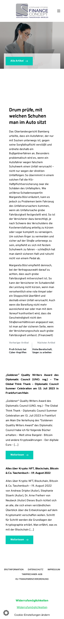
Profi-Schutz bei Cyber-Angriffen (17, 351)
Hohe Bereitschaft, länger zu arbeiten (42, 351)
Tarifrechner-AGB (32, 574)
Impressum (54, 569)
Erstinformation (14, 569)
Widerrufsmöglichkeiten (32, 607)
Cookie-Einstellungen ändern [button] (32, 614)
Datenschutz (35, 569)
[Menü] (58, 10)
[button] (6, 613)
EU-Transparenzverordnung (32, 579)
